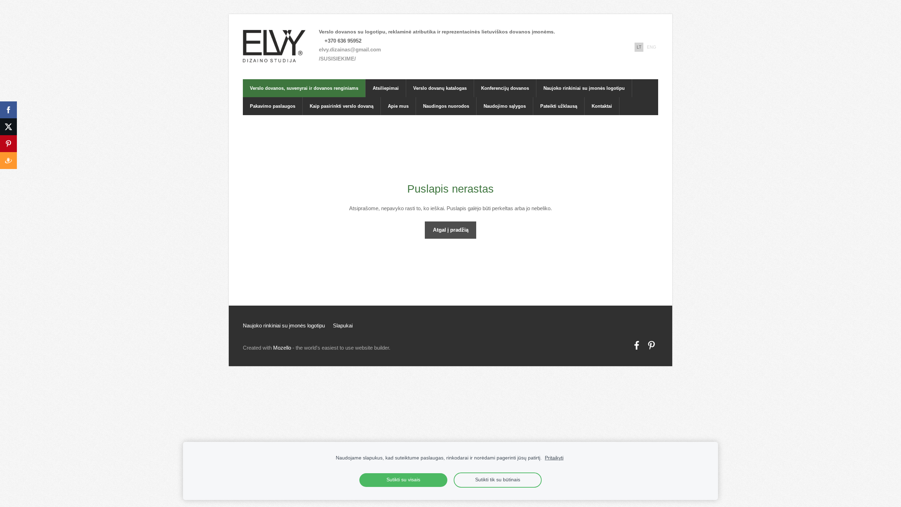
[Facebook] (636, 345)
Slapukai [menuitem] (343, 325)
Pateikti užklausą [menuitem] (558, 106)
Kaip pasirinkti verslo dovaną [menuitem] (341, 106)
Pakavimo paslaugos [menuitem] (272, 106)
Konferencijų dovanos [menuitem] (505, 88)
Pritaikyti (554, 458)
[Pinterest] (651, 345)
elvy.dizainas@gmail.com (350, 49)
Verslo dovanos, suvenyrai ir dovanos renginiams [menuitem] (304, 88)
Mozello (282, 348)
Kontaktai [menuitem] (602, 106)
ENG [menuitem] (651, 47)
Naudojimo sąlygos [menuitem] (505, 106)
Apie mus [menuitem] (398, 106)
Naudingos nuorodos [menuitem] (446, 106)
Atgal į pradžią (450, 230)
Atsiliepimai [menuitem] (386, 88)
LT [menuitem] (639, 47)
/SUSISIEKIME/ (337, 59)
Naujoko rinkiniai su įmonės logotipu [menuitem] (584, 88)
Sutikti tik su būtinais (497, 479)
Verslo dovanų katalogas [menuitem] (440, 88)
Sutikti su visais (403, 479)
